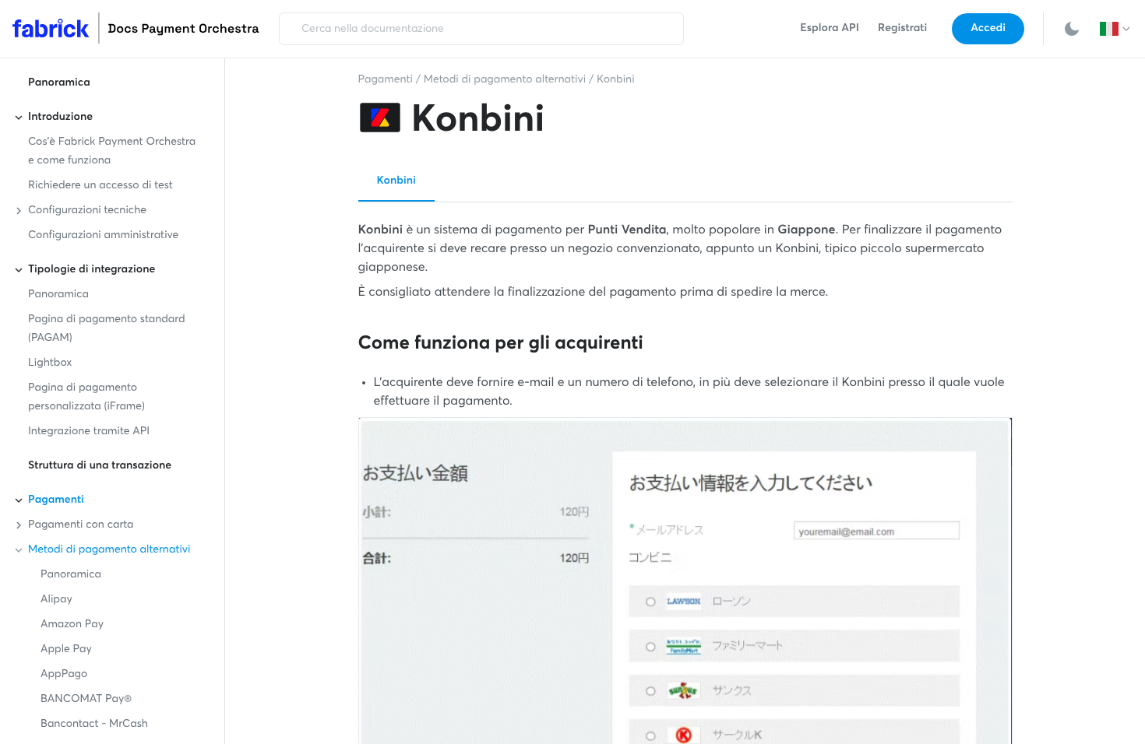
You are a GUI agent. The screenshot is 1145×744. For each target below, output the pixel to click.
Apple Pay (66, 649)
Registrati (902, 28)
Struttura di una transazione (99, 466)
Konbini (616, 80)
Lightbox (50, 363)
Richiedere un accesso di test (100, 186)
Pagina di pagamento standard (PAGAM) (106, 329)
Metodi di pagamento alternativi (505, 80)
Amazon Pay (72, 624)
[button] (1116, 28)
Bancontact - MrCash (94, 724)
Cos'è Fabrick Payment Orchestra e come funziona (112, 152)
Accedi (988, 28)
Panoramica (59, 83)
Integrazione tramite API (89, 431)
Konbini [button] (396, 181)
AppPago (64, 674)
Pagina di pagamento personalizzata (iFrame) (86, 397)
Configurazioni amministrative (103, 235)
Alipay (56, 600)
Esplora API (829, 28)
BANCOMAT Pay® (86, 699)
